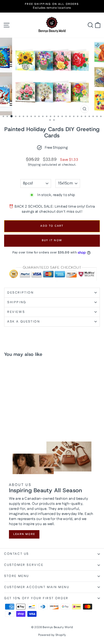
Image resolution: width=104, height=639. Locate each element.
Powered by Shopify (52, 635)
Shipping (34, 164)
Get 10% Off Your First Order (36, 598)
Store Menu (16, 576)
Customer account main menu (36, 587)
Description (20, 292)
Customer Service (24, 565)
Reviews (16, 312)
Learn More (24, 534)
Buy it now (52, 240)
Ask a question (23, 321)
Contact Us (16, 554)
